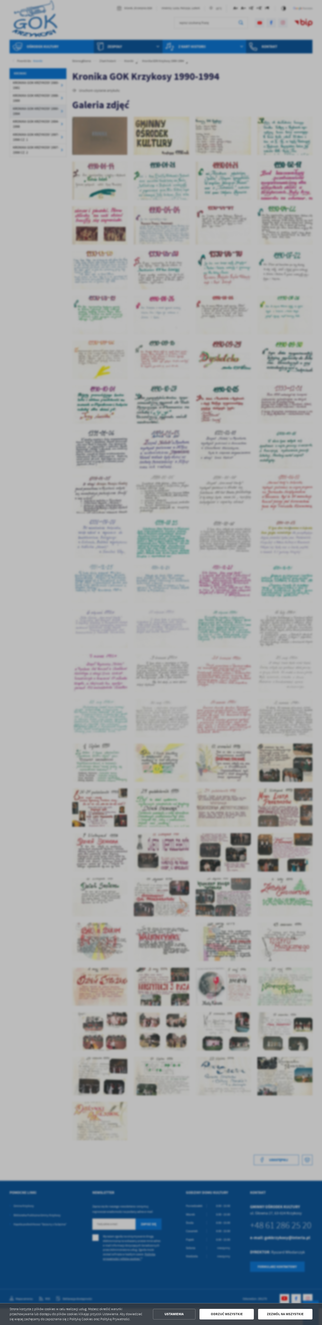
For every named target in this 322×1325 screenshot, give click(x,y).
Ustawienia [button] (174, 1314)
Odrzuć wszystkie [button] (227, 1314)
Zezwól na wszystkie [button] (285, 1314)
